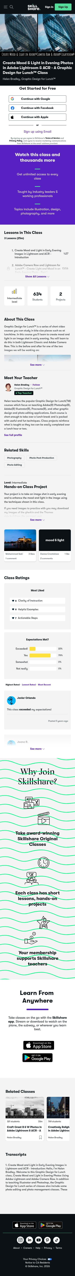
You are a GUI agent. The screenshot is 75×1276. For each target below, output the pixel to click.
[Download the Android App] (50, 1225)
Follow (36, 384)
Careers (27, 1247)
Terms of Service (52, 138)
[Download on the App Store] (37, 1045)
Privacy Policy (15, 141)
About (16, 1247)
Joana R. (22, 742)
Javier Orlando (26, 698)
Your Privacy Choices (34, 1259)
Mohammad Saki (14, 554)
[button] (5, 7)
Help (38, 1247)
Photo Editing (14, 464)
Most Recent (44, 684)
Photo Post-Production (41, 457)
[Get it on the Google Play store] (37, 1058)
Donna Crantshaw (49, 554)
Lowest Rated (28, 684)
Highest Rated (13, 684)
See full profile (13, 435)
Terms (59, 1247)
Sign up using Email (37, 131)
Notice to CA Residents (37, 1262)
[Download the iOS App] (24, 1225)
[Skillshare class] (25, 1108)
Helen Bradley (27, 384)
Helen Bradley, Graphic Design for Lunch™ (29, 79)
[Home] (34, 7)
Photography (14, 457)
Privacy (48, 1247)
